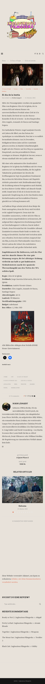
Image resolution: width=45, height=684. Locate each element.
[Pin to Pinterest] (32, 396)
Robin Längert (17, 98)
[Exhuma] (22, 489)
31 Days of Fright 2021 (10, 380)
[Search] (43, 54)
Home (4, 61)
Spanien (32, 384)
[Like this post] (25, 396)
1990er (5, 377)
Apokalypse (7, 384)
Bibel (15, 384)
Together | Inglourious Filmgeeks (15, 632)
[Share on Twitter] (30, 396)
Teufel (5, 387)
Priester (23, 384)
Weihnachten (15, 387)
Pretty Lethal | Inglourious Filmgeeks (17, 623)
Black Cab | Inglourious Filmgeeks (15, 646)
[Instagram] (39, 54)
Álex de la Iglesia (26, 380)
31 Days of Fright (15, 61)
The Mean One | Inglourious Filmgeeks (17, 637)
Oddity (34, 646)
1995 (12, 377)
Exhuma (22, 506)
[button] (4, 494)
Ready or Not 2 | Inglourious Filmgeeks (17, 617)
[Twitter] (37, 54)
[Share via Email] (34, 396)
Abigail (38, 617)
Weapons (35, 632)
